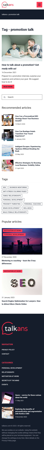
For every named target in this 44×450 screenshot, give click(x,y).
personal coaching (32, 204)
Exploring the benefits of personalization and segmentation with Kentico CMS (28, 411)
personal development (13, 200)
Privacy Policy (7, 440)
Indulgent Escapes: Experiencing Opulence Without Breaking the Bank (28, 148)
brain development (11, 208)
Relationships (8, 372)
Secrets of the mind (10, 380)
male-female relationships (15, 212)
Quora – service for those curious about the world (28, 396)
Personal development (12, 368)
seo (4, 187)
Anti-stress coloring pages (15, 191)
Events (5, 384)
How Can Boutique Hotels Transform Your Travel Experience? (25, 133)
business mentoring (18, 187)
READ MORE (8, 87)
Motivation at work (10, 376)
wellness (27, 208)
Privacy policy (8, 350)
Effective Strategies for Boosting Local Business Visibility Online (28, 164)
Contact (5, 354)
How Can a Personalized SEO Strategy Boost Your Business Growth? (27, 118)
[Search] (4, 97)
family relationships (12, 196)
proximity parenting (12, 204)
